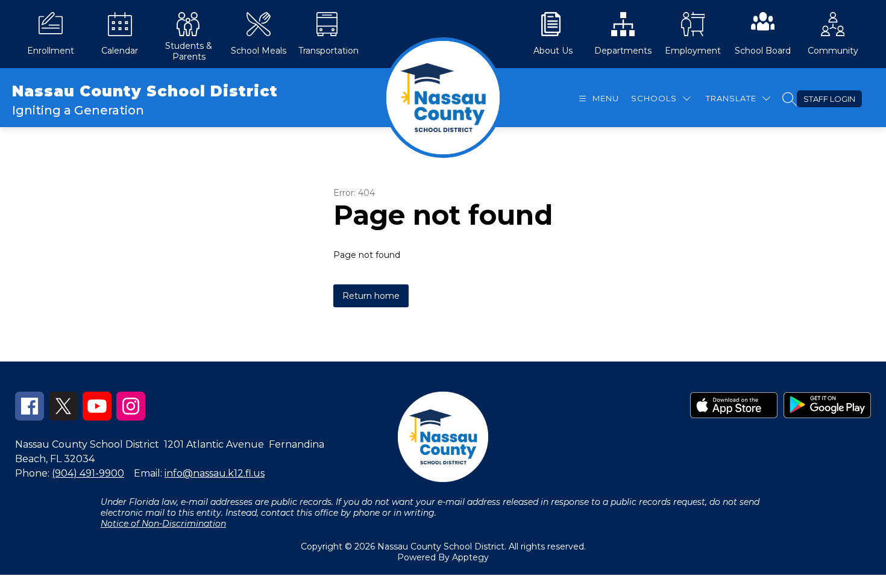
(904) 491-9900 (88, 473)
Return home (371, 295)
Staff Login (829, 99)
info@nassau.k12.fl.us (215, 473)
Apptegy (470, 557)
